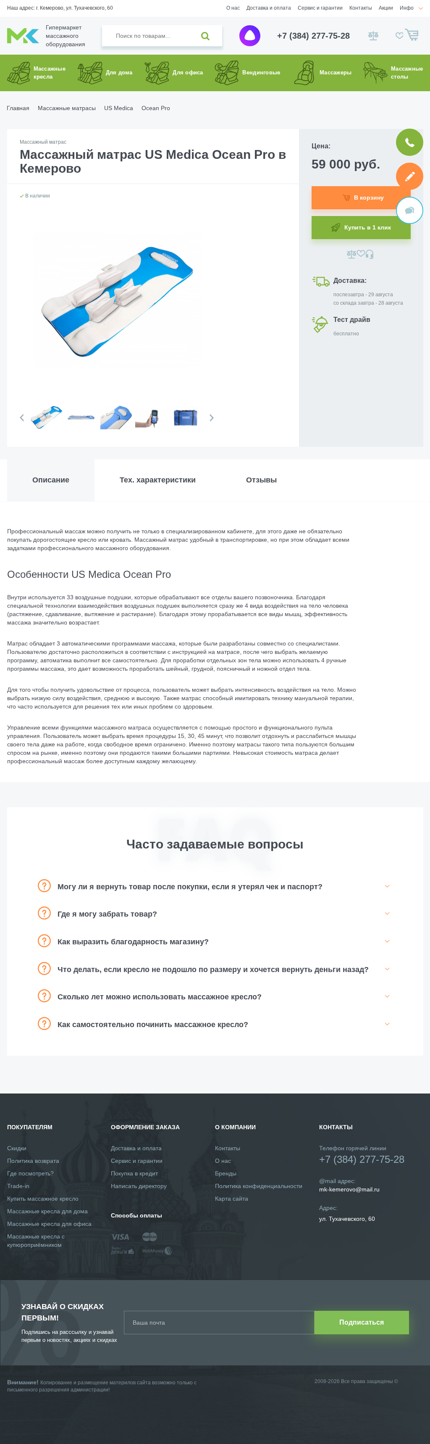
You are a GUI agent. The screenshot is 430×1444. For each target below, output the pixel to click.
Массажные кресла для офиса (49, 1223)
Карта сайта (231, 1198)
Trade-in (18, 1186)
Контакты (360, 8)
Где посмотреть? (30, 1173)
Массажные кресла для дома (47, 1211)
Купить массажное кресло (43, 1198)
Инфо (407, 8)
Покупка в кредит (134, 1173)
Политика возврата (33, 1160)
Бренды (225, 1173)
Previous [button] (22, 418)
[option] (46, 424)
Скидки (16, 1148)
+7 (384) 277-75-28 (313, 35)
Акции (386, 8)
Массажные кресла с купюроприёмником (36, 1240)
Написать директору (139, 1186)
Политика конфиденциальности (258, 1186)
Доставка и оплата (268, 8)
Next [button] (212, 418)
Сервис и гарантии (320, 8)
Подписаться (361, 1322)
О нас (233, 8)
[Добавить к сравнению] (352, 254)
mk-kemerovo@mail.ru (349, 1189)
